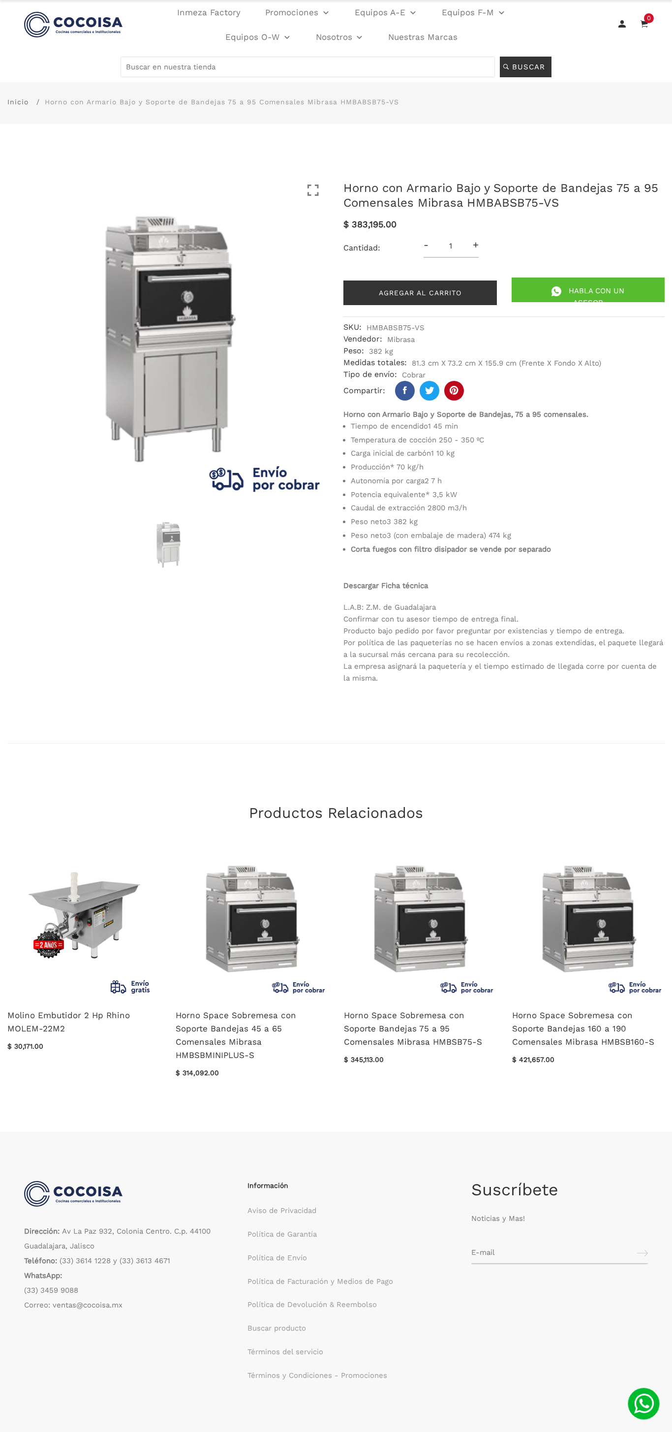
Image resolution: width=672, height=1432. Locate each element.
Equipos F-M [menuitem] (468, 12)
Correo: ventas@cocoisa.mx (73, 1305)
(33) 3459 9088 (51, 1290)
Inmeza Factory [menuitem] (209, 12)
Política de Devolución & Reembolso (312, 1304)
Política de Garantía (282, 1234)
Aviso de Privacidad (281, 1210)
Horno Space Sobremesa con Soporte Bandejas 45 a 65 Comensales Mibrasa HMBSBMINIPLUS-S (236, 1035)
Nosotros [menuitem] (334, 37)
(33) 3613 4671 (145, 1260)
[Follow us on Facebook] (405, 391)
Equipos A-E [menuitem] (380, 12)
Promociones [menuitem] (291, 12)
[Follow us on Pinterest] (454, 391)
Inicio (18, 102)
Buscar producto (276, 1328)
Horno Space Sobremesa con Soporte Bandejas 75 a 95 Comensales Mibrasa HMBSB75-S (413, 1028)
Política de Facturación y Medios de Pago (320, 1281)
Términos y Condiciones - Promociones (317, 1375)
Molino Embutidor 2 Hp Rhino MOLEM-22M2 (68, 1021)
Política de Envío (277, 1257)
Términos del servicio (285, 1351)
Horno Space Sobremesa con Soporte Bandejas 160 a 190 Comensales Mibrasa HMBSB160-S (583, 1028)
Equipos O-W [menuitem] (252, 37)
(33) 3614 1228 (85, 1260)
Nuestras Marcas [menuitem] (423, 37)
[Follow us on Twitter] (429, 391)
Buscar (530, 66)
